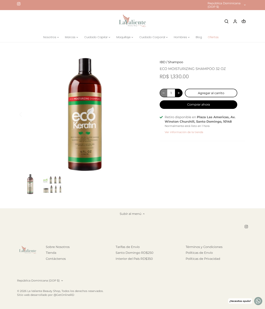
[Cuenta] (235, 21)
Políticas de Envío (199, 253)
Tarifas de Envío (128, 247)
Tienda (51, 253)
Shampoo (175, 62)
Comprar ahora (198, 104)
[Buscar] (226, 21)
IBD (162, 62)
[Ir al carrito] (243, 21)
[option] (85, 114)
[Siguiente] (144, 114)
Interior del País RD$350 (134, 259)
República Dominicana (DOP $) (224, 5)
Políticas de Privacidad (203, 259)
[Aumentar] (178, 93)
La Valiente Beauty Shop (43, 291)
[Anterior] (26, 114)
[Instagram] (18, 4)
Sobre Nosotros (58, 247)
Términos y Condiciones (204, 247)
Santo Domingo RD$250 (134, 253)
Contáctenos (56, 259)
